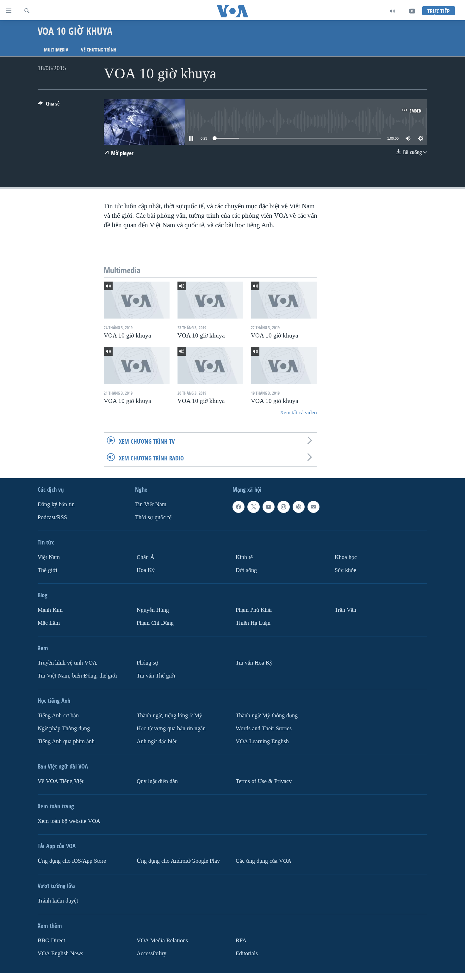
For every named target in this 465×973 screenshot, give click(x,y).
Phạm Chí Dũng (155, 623)
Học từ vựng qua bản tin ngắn (171, 728)
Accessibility (151, 953)
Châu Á (145, 557)
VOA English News (60, 953)
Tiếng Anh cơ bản (58, 715)
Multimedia (56, 49)
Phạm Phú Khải (254, 610)
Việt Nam (49, 557)
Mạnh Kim (50, 610)
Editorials (247, 953)
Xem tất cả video (298, 412)
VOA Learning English (262, 741)
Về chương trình (98, 49)
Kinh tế (244, 557)
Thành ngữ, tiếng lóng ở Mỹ (169, 715)
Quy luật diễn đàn (157, 781)
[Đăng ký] (313, 507)
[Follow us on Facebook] (238, 507)
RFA (241, 940)
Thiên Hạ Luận (253, 623)
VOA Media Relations (162, 940)
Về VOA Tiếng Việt (61, 781)
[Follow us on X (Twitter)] (253, 507)
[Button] (48, 105)
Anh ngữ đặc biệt (157, 741)
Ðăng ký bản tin (56, 504)
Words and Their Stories (264, 728)
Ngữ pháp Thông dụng (64, 728)
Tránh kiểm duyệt (58, 900)
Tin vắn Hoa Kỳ (254, 662)
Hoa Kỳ (146, 570)
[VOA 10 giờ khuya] (137, 300)
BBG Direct (51, 940)
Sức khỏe (345, 570)
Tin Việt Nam (150, 504)
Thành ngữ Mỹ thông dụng (267, 715)
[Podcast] (299, 507)
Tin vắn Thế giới (156, 675)
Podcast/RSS (52, 517)
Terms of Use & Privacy (264, 781)
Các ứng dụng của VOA (263, 861)
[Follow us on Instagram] (283, 507)
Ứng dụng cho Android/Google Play (178, 861)
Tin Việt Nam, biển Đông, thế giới (77, 675)
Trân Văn (345, 610)
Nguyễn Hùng (153, 610)
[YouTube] (412, 11)
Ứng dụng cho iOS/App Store (72, 861)
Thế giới (47, 570)
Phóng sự (147, 662)
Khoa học (346, 557)
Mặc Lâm (49, 623)
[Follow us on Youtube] (269, 507)
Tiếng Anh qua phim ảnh (66, 741)
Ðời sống (246, 570)
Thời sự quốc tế (153, 517)
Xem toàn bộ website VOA (69, 821)
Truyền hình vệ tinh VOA (67, 662)
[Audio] (392, 11)
